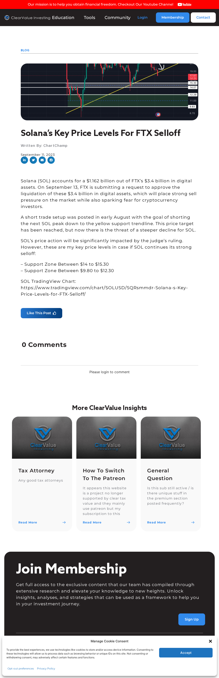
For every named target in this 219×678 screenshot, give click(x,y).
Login (143, 17)
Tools (89, 17)
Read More (27, 522)
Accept (186, 653)
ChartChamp (55, 145)
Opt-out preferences (20, 668)
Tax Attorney (36, 470)
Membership (172, 17)
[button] (210, 641)
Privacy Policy (46, 668)
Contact (203, 17)
